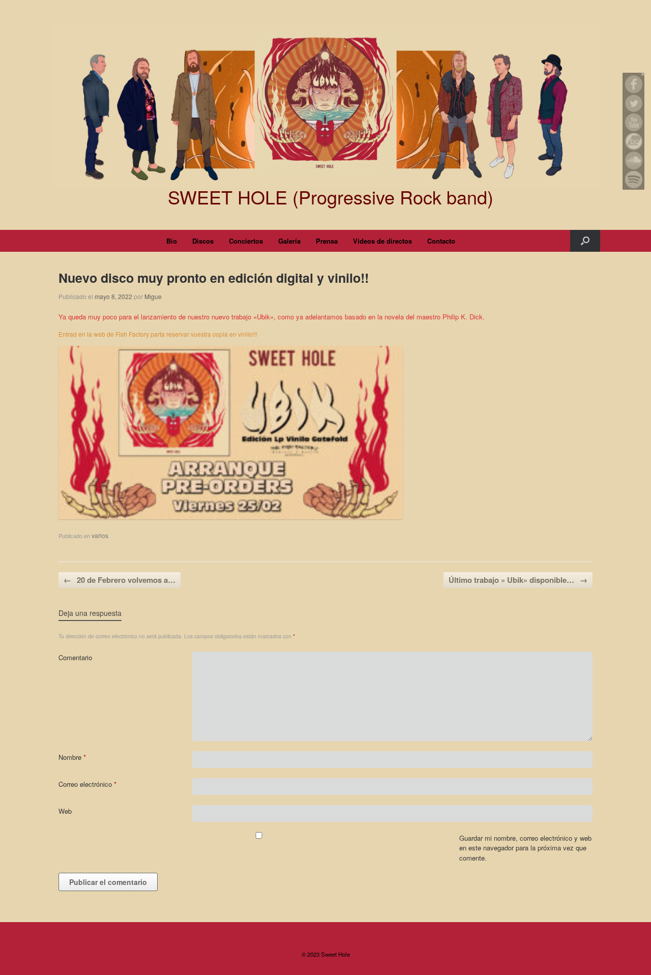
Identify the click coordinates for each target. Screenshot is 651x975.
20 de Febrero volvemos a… (119, 579)
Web (65, 811)
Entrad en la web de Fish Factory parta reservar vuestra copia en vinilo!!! (157, 334)
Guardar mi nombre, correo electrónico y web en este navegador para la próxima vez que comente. (525, 848)
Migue (153, 296)
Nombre (72, 757)
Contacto (441, 241)
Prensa (327, 241)
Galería (289, 241)
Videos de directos (382, 241)
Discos (203, 241)
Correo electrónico (87, 784)
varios (100, 535)
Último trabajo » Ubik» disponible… (518, 579)
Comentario (75, 657)
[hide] (642, 74)
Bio (171, 241)
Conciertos (246, 241)
